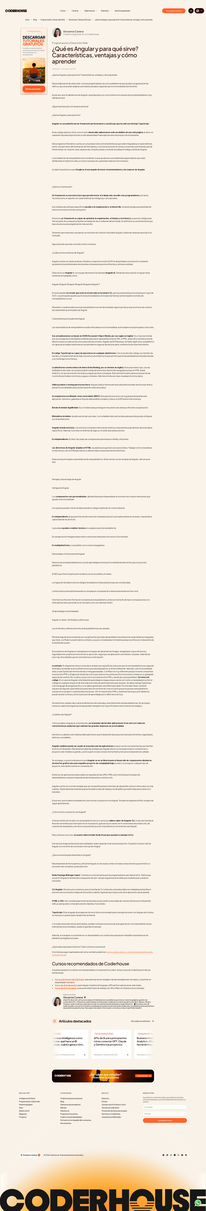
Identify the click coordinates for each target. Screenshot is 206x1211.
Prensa (104, 1101)
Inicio (27, 20)
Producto (23, 1117)
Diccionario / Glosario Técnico (80, 20)
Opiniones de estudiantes (70, 1104)
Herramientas (65, 1123)
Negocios (23, 1114)
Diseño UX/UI (24, 1111)
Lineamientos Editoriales (111, 1117)
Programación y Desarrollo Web (53, 20)
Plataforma (64, 1111)
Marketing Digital (25, 1104)
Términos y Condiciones (111, 1114)
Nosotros (105, 1098)
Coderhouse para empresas (71, 1098)
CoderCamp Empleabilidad (71, 1117)
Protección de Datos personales (114, 1111)
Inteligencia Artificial (27, 1098)
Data (21, 1108)
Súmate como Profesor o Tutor (114, 1104)
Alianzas (63, 1108)
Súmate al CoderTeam (110, 1108)
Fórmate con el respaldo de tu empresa (75, 1120)
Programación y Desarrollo (29, 1101)
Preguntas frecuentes (69, 1114)
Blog (35, 20)
